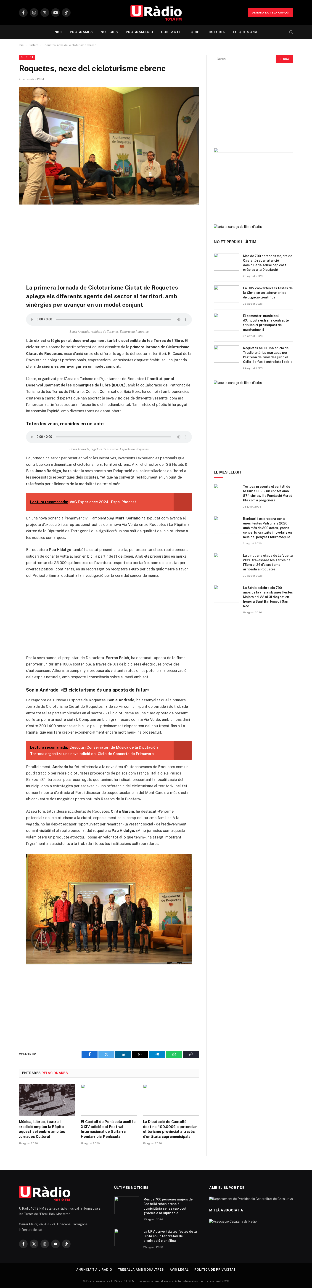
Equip (194, 32)
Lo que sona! (246, 32)
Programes (81, 32)
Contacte (171, 32)
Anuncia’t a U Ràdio (94, 1269)
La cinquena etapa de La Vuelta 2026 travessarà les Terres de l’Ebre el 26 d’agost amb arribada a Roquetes (268, 562)
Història (216, 32)
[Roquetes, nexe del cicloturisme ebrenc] (109, 146)
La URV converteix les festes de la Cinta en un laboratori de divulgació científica (268, 292)
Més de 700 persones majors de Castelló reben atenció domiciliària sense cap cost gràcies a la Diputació (267, 262)
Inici (57, 32)
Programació (139, 32)
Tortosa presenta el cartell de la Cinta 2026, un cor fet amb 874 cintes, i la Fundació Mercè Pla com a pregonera (267, 493)
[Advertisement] (109, 244)
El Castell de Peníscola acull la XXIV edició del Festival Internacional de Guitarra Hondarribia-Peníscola (108, 1129)
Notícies (109, 32)
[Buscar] (290, 32)
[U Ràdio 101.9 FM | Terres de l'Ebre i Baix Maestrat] (156, 13)
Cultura (33, 45)
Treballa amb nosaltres (141, 1269)
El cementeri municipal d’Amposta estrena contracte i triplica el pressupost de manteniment (266, 322)
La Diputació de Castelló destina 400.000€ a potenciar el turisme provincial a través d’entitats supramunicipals (170, 1129)
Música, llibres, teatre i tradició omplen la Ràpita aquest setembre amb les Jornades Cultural (42, 1129)
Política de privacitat (215, 1269)
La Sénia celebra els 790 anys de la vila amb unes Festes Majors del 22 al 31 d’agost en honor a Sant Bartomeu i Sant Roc (268, 597)
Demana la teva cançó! (270, 12)
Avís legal (179, 1269)
